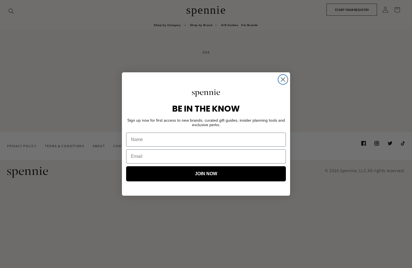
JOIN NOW (206, 173)
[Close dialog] (283, 79)
